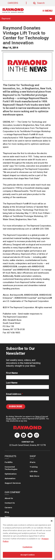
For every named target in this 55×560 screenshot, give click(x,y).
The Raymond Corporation (17, 436)
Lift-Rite (33, 471)
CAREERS (13, 3)
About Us (9, 498)
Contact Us (10, 503)
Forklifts (9, 462)
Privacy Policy (11, 419)
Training (34, 467)
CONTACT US (28, 442)
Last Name (11, 382)
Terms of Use (40, 417)
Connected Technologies (11, 468)
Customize (27, 547)
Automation (10, 478)
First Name (12, 373)
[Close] (52, 521)
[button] (36, 3)
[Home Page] (13, 10)
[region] (27, 538)
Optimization (10, 474)
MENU (48, 10)
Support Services (13, 483)
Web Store (34, 476)
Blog (7, 512)
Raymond (6, 19)
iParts (32, 462)
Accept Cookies (27, 555)
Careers (8, 507)
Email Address (14, 394)
